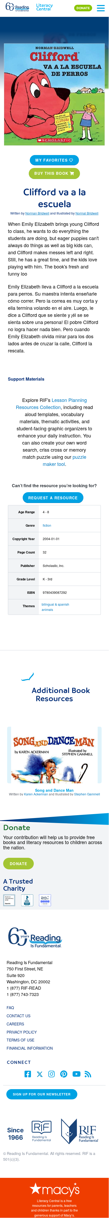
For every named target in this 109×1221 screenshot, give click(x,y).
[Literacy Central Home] (44, 6)
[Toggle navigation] (101, 8)
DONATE (83, 8)
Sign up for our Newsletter (42, 1094)
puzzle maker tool (65, 460)
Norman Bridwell (37, 213)
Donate (18, 863)
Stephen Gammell (87, 794)
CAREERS (15, 1023)
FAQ (10, 1007)
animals (47, 609)
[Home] (20, 6)
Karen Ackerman (36, 794)
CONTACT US (20, 1015)
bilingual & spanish (55, 604)
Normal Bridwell (86, 213)
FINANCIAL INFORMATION (30, 1048)
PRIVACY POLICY (22, 1032)
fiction (47, 525)
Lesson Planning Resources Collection (51, 403)
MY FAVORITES (52, 160)
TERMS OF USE (23, 1040)
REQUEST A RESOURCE (53, 497)
